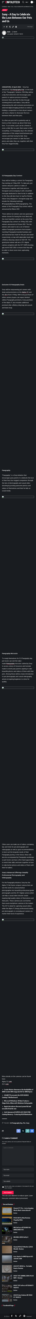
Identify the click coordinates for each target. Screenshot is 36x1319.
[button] (3, 2)
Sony (27, 1123)
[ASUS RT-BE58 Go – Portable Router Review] (7, 1269)
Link (10, 1081)
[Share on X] (9, 26)
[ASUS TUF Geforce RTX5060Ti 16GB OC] (7, 1288)
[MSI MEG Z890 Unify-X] (7, 1240)
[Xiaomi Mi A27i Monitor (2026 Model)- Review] (7, 1249)
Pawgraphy (10, 663)
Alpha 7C (25, 292)
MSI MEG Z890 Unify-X (21, 1237)
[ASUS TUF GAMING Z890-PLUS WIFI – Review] (7, 1278)
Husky (8, 31)
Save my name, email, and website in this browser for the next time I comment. (19, 1187)
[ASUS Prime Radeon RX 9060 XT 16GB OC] (7, 1298)
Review (15, 1213)
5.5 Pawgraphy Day (17, 90)
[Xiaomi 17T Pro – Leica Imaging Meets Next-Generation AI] (7, 1211)
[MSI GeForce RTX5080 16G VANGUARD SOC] (7, 1230)
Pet (24, 1123)
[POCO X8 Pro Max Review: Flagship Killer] (7, 1220)
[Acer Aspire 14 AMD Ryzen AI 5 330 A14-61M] (7, 1259)
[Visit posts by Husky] (4, 33)
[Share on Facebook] (6, 26)
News (4, 10)
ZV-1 (6, 295)
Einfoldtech (12, 2)
